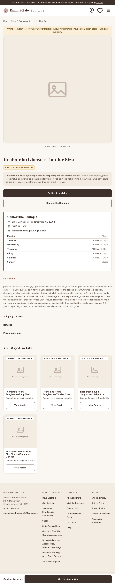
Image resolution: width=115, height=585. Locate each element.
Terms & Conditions (101, 513)
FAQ (69, 528)
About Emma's (74, 498)
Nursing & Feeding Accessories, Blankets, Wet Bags (51, 544)
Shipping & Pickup (13, 316)
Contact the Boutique (57, 203)
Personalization (12, 333)
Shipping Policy (99, 498)
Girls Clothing (48, 503)
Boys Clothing (49, 498)
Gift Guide (71, 522)
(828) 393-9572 (19, 226)
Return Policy (98, 503)
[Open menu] (108, 11)
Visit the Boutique (75, 503)
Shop (13, 21)
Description (9, 278)
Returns (7, 324)
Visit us (99, 2)
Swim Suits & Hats (51, 526)
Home (5, 21)
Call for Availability (57, 193)
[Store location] (92, 11)
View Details (20, 405)
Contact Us (72, 508)
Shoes (45, 521)
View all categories (51, 561)
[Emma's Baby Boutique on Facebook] (100, 11)
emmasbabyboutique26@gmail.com (29, 230)
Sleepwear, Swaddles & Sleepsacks (48, 512)
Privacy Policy (98, 508)
